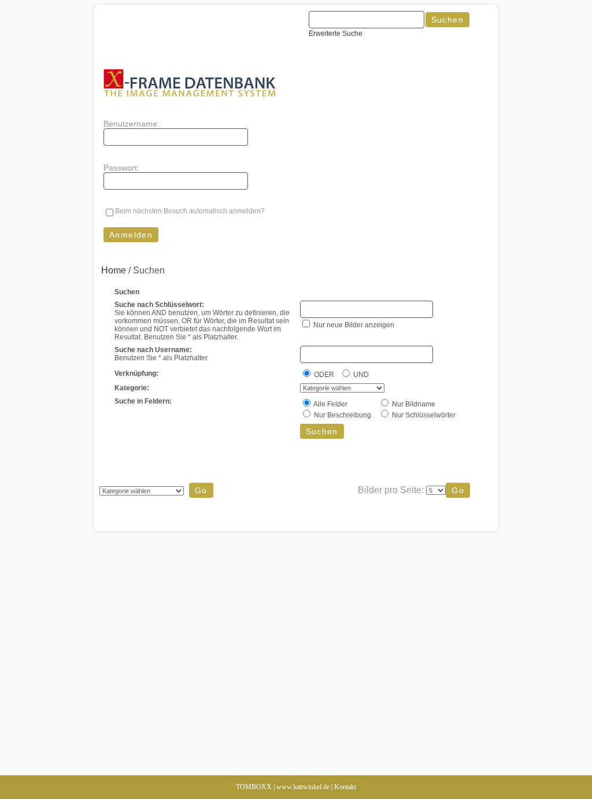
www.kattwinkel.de (303, 787)
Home (113, 270)
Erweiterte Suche (335, 33)
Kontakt (345, 787)
